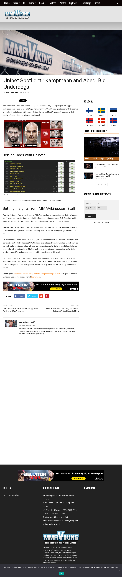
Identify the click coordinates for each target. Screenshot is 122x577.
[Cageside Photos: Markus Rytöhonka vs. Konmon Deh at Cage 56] (88, 176)
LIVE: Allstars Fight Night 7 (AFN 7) (99, 158)
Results (42, 3)
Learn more (35, 277)
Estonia (113, 115)
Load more (100, 184)
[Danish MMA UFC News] (102, 120)
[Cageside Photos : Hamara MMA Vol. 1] (88, 166)
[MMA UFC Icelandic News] (113, 120)
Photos (62, 3)
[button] (116, 3)
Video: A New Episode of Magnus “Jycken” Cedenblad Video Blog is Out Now (62, 309)
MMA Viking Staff (12, 92)
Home (7, 3)
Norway (90, 125)
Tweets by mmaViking (11, 495)
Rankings (87, 3)
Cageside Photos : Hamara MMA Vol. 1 (107, 164)
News (15, 3)
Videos (53, 3)
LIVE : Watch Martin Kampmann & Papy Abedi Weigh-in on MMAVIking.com (20, 309)
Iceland (113, 125)
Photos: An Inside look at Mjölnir (55, 517)
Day (99, 203)
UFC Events (28, 3)
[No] (119, 571)
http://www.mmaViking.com (27, 325)
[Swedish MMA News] (90, 110)
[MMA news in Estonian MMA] (113, 110)
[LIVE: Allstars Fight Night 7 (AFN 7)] (101, 149)
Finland (89, 115)
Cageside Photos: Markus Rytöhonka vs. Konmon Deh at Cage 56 (107, 175)
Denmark (101, 125)
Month (89, 203)
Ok (62, 573)
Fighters (73, 3)
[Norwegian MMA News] (90, 120)
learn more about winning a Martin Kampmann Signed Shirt (36, 274)
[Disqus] (41, 372)
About (97, 3)
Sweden (101, 115)
